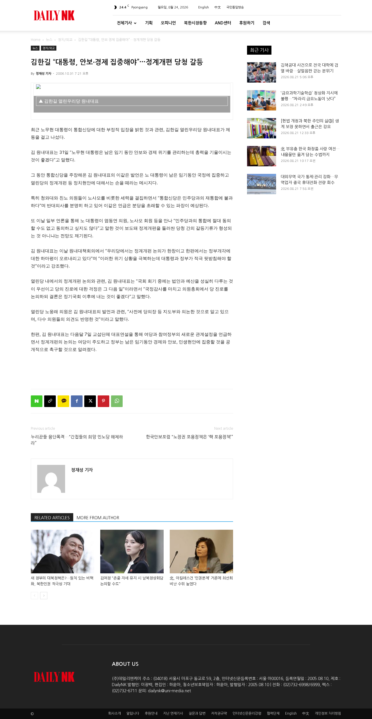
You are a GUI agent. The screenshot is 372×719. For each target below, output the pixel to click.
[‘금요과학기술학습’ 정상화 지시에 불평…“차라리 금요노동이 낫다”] (261, 100)
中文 (217, 7)
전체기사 (124, 23)
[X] (90, 401)
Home (35, 40)
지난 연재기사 (173, 713)
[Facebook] (77, 401)
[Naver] (36, 401)
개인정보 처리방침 (328, 713)
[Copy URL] (50, 401)
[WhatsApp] (117, 401)
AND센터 (223, 23)
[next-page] (43, 595)
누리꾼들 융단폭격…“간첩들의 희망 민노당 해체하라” (77, 440)
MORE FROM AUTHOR (98, 518)
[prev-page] (34, 595)
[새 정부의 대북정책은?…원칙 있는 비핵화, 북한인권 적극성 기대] (62, 551)
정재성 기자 (43, 73)
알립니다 (132, 713)
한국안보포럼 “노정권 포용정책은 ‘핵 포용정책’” (189, 437)
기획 (149, 23)
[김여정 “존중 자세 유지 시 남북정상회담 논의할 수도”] (132, 551)
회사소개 (114, 713)
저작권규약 (219, 713)
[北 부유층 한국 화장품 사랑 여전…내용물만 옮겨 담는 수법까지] (261, 156)
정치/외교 (65, 40)
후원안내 (151, 713)
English (203, 7)
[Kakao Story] (63, 401)
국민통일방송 (235, 7)
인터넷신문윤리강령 (247, 713)
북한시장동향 (195, 23)
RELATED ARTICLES (52, 518)
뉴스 (49, 40)
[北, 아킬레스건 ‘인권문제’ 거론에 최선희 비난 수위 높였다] (201, 551)
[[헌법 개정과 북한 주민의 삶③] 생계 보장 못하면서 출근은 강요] (261, 128)
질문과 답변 (197, 713)
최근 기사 (259, 50)
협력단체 (273, 713)
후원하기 (246, 23)
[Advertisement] (132, 369)
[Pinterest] (103, 401)
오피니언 (168, 23)
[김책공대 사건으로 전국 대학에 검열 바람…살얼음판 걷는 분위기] (261, 72)
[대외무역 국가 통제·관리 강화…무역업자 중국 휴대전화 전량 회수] (261, 184)
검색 (266, 23)
